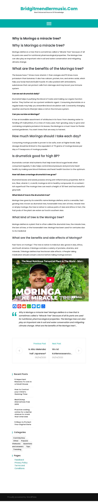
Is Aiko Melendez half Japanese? (37, 351)
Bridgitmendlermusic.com (49, 9)
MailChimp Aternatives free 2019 (22, 401)
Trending (17, 449)
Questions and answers (22, 445)
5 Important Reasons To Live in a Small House (23, 381)
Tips (28, 447)
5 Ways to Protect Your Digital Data (23, 423)
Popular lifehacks (20, 442)
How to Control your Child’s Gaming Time (22, 391)
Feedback (19, 459)
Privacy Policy (21, 462)
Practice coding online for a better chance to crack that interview (23, 413)
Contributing (19, 438)
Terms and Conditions (20, 467)
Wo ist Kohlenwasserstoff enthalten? (62, 352)
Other (15, 441)
